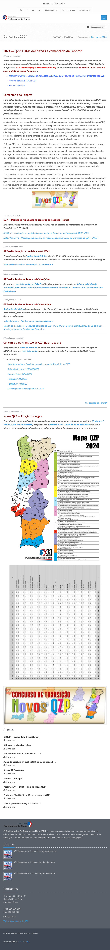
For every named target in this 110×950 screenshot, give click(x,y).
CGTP (62, 3)
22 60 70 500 (69, 10)
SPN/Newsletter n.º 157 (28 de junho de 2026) (34, 873)
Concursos (83, 36)
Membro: (46, 3)
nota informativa (30, 351)
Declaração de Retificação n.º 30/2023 (26, 388)
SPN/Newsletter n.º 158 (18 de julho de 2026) (34, 862)
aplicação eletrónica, (37, 256)
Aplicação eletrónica (13, 309)
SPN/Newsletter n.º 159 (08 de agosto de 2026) (35, 851)
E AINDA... (69, 36)
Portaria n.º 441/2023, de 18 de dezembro (69, 424)
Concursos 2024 (97, 27)
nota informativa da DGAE (28, 284)
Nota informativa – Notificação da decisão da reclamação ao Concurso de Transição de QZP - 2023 (50, 237)
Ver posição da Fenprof (96, 402)
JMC (27, 941)
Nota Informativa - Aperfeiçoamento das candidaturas (28, 320)
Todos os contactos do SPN (16, 921)
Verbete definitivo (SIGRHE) (22, 80)
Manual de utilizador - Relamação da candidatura (28, 264)
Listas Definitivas (17, 85)
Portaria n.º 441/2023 (17, 383)
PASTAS (57, 36)
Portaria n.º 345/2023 (17, 378)
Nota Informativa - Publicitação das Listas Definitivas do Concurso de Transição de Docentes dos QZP (57, 75)
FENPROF (55, 3)
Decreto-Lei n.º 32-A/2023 (20, 373)
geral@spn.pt (52, 10)
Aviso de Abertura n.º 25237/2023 (23, 369)
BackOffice (86, 10)
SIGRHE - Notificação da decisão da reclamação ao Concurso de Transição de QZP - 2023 (46, 232)
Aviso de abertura (28, 347)
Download (10, 740)
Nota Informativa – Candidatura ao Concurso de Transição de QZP (39, 364)
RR (21, 941)
